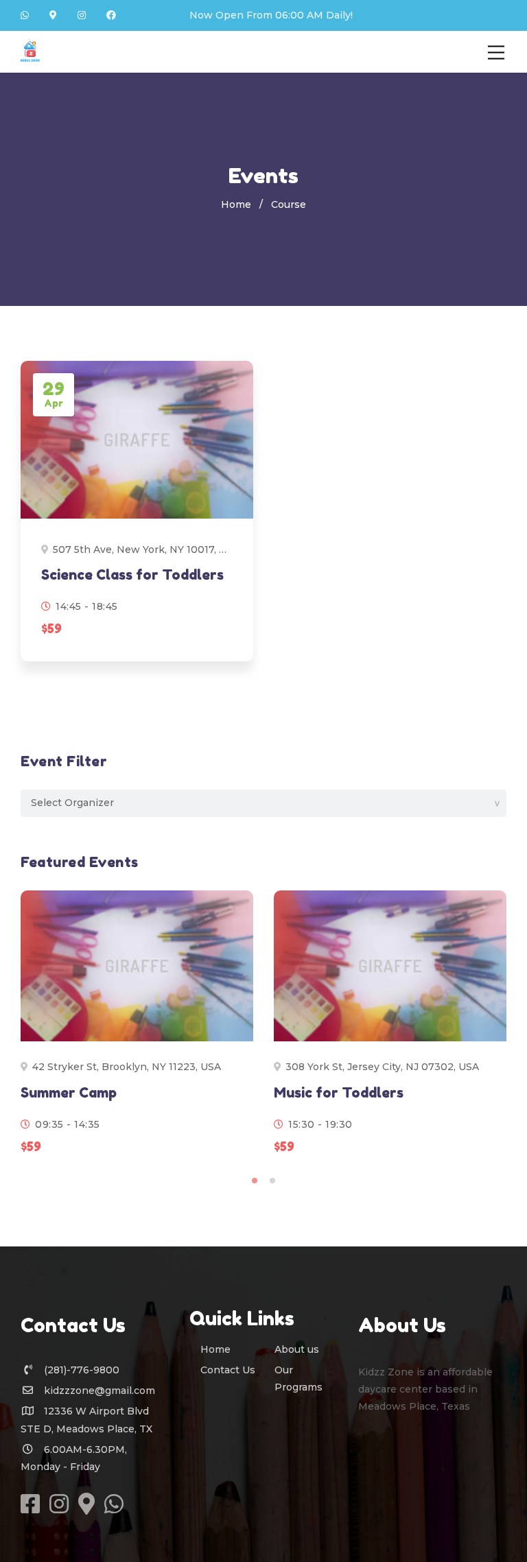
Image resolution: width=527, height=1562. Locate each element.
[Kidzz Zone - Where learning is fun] (30, 51)
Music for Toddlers (338, 1093)
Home (236, 204)
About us (296, 1349)
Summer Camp (69, 1093)
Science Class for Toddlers (132, 575)
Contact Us (227, 1370)
